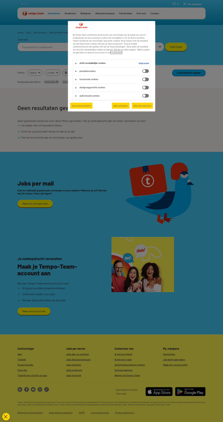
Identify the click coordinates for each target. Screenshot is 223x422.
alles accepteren (142, 105)
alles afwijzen (120, 105)
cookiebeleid (116, 52)
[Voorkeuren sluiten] (6, 416)
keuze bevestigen (81, 105)
